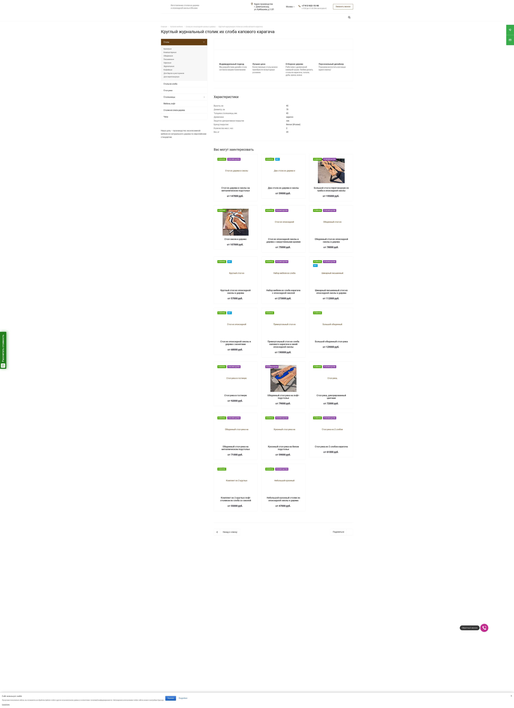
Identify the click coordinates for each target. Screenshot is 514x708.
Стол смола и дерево (235, 239)
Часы (166, 117)
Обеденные (168, 56)
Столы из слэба (170, 84)
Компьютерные (170, 52)
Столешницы (169, 97)
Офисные (167, 63)
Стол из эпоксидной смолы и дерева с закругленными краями (283, 240)
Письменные (169, 59)
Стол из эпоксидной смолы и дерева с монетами (235, 342)
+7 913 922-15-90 (310, 6)
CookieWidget (6, 704)
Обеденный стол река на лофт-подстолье (283, 396)
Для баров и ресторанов (174, 73)
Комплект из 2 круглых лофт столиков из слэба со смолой (235, 499)
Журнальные (169, 66)
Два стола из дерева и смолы (283, 188)
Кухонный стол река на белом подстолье (283, 448)
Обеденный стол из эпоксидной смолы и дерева (331, 240)
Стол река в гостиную (235, 395)
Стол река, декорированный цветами (331, 396)
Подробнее (183, 698)
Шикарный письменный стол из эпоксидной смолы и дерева (331, 291)
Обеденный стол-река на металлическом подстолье (236, 448)
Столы (166, 42)
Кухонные (167, 49)
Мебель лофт (169, 104)
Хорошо (170, 698)
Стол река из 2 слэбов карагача (331, 446)
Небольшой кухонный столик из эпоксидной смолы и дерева (283, 499)
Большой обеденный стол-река (331, 341)
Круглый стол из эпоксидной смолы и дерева (235, 291)
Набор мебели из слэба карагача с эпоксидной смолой (283, 291)
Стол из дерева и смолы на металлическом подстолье (235, 189)
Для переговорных (171, 77)
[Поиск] (349, 17)
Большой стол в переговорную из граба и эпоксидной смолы (331, 189)
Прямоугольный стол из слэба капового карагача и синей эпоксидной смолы (283, 344)
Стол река (168, 90)
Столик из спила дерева (174, 110)
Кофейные (168, 70)
